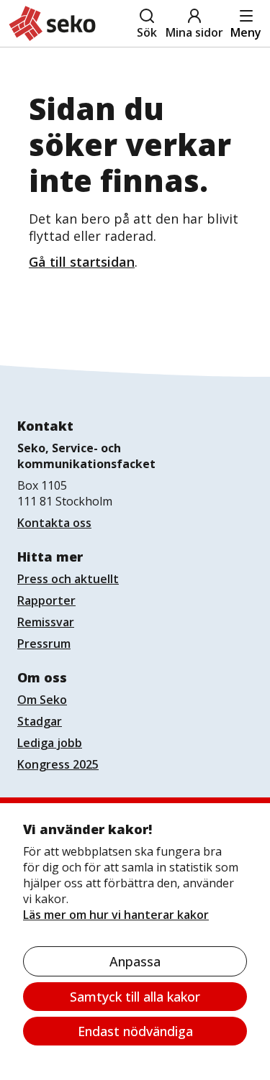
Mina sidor (194, 32)
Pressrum (44, 643)
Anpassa (135, 961)
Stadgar (39, 721)
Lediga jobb (49, 743)
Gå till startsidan (82, 261)
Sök (147, 32)
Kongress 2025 (58, 764)
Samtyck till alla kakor (135, 996)
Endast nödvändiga (135, 1031)
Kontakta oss (54, 523)
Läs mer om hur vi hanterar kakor (116, 915)
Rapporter (46, 600)
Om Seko (42, 700)
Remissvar (45, 622)
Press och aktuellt (68, 579)
